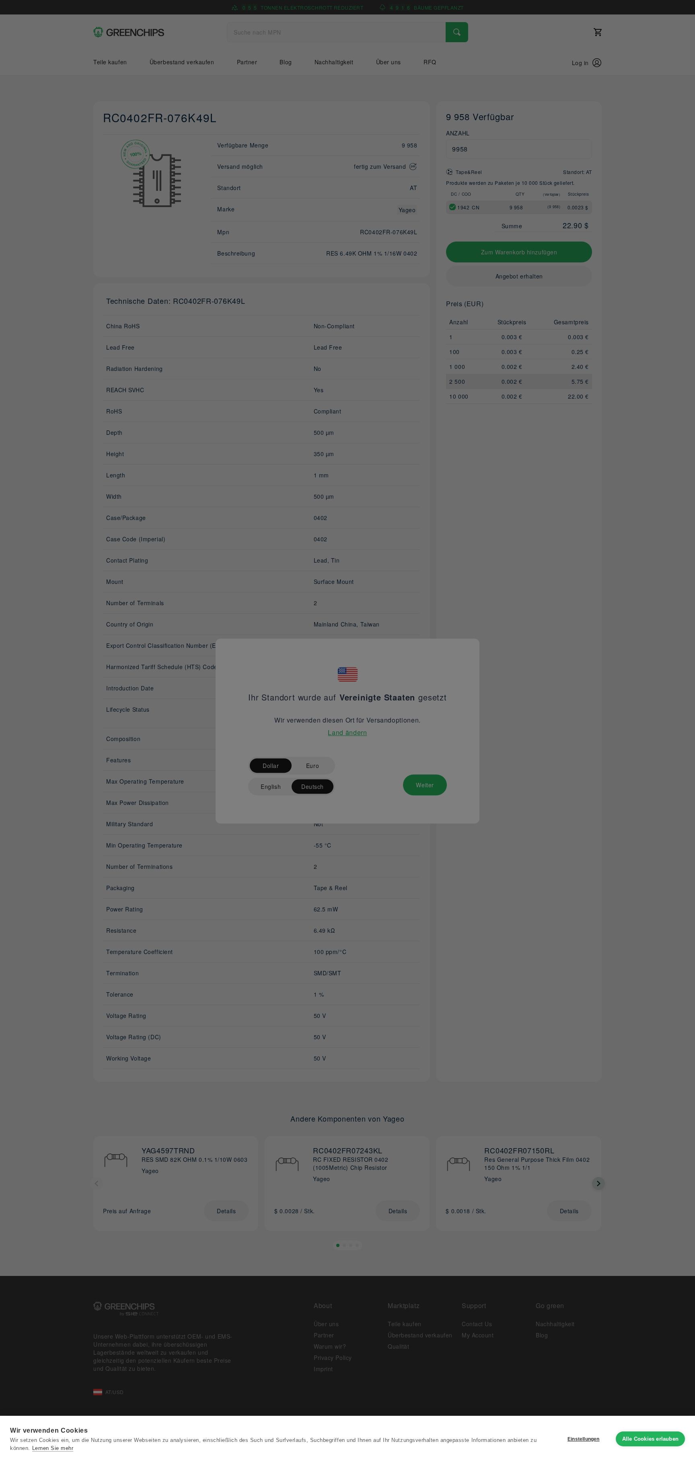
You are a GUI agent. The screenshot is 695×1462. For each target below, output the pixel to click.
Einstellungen (584, 1439)
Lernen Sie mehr (53, 1448)
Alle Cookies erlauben (650, 1439)
